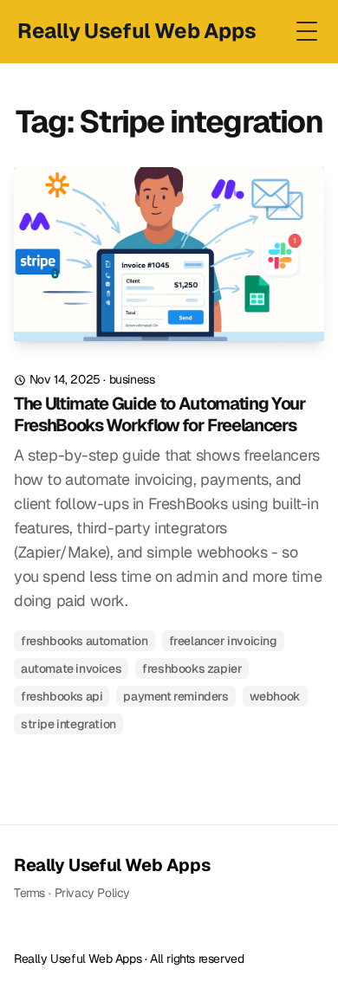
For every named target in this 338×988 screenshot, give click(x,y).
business (132, 379)
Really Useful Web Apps (112, 865)
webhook (275, 696)
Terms (29, 893)
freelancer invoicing (223, 641)
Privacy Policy (92, 893)
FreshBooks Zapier (192, 668)
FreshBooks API (61, 696)
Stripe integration (68, 724)
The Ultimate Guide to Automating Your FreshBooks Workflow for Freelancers (160, 414)
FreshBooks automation (84, 641)
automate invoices (71, 668)
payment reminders (175, 696)
